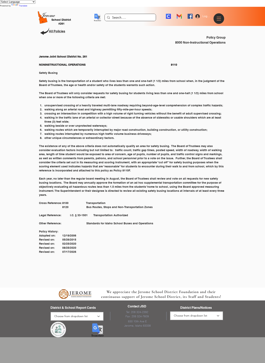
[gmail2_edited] (179, 16)
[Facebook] (190, 16)
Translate (23, 6)
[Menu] (219, 18)
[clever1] (168, 16)
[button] (97, 17)
